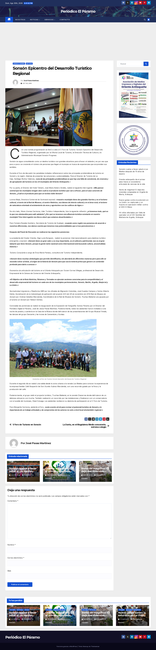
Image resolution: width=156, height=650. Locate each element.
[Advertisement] (78, 38)
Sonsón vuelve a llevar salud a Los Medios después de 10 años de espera (133, 171)
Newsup (85, 646)
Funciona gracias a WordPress (67, 646)
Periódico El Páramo (78, 11)
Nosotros (20, 20)
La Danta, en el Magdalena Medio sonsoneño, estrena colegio (84, 425)
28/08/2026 (52, 619)
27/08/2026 (124, 619)
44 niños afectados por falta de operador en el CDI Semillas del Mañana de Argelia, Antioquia (132, 215)
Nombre (11, 545)
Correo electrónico (15, 558)
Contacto (65, 20)
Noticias (34, 20)
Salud (27, 609)
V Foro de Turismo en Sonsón (27, 424)
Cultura (12, 609)
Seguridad (137, 609)
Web (9, 571)
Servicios (49, 20)
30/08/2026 (15, 619)
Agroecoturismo (18, 63)
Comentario (12, 501)
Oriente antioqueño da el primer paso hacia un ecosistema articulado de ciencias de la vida (132, 181)
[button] (145, 20)
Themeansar (95, 646)
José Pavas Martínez (31, 81)
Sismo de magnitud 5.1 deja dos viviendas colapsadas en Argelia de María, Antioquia (133, 192)
